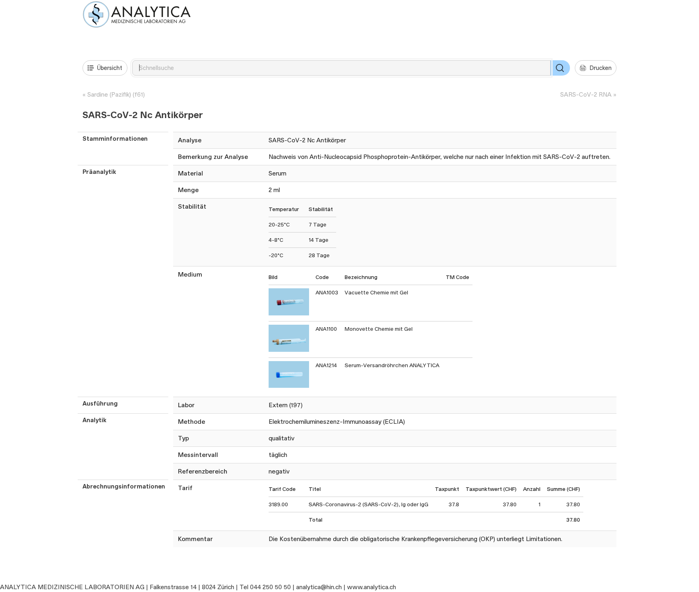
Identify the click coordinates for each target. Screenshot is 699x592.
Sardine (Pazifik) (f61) (116, 94)
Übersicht (109, 67)
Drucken (600, 67)
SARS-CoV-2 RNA (586, 94)
